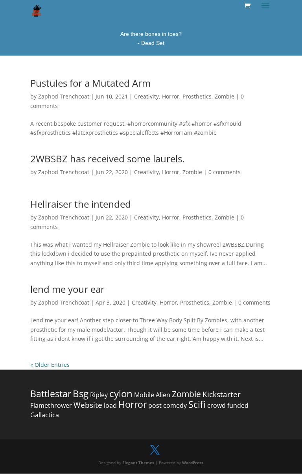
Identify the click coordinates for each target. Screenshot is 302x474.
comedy (175, 405)
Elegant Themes (138, 462)
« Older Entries (50, 364)
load (110, 405)
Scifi (197, 404)
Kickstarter (222, 394)
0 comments (224, 172)
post (155, 405)
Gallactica (44, 415)
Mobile (144, 394)
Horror (170, 96)
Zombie (224, 96)
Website (88, 405)
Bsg (80, 393)
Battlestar (50, 394)
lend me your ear (67, 289)
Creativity (146, 96)
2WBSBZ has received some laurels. (107, 158)
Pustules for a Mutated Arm (90, 82)
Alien (163, 394)
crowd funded (228, 405)
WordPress (192, 462)
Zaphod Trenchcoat (63, 96)
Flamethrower (51, 405)
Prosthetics (197, 96)
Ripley (99, 394)
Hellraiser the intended (80, 203)
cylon (121, 393)
